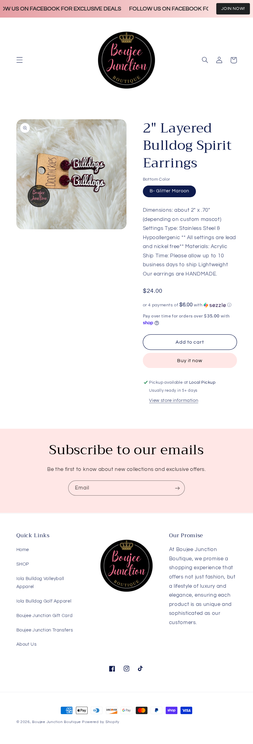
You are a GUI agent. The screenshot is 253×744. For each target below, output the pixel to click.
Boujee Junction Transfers (44, 630)
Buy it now (190, 360)
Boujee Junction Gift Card (44, 615)
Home (22, 549)
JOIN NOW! (233, 8)
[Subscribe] (177, 488)
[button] (19, 60)
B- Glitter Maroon (169, 191)
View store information (173, 400)
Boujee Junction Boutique (56, 722)
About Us (26, 644)
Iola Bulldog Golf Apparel (44, 601)
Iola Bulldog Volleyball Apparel (40, 582)
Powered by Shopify (100, 722)
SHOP (22, 564)
